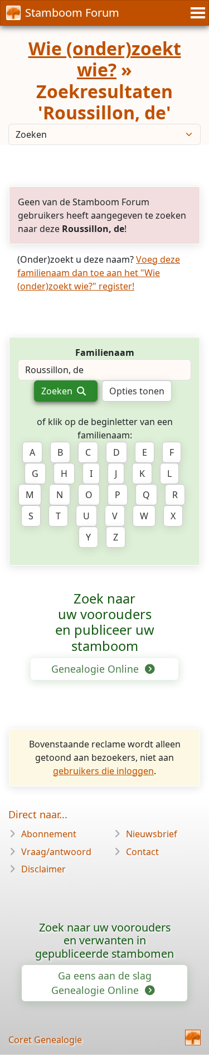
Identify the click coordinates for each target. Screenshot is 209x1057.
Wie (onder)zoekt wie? (104, 58)
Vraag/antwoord (56, 852)
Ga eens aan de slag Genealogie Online (101, 983)
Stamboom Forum (72, 12)
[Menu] (196, 13)
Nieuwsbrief (151, 834)
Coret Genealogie (45, 1040)
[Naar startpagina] (193, 1037)
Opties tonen (136, 391)
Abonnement (48, 834)
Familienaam (104, 352)
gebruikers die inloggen (103, 771)
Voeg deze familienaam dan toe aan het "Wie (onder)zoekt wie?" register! (98, 272)
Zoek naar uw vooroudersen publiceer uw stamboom (104, 622)
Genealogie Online (96, 668)
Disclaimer (43, 869)
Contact (142, 852)
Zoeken (58, 391)
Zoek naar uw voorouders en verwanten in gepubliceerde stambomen (104, 941)
